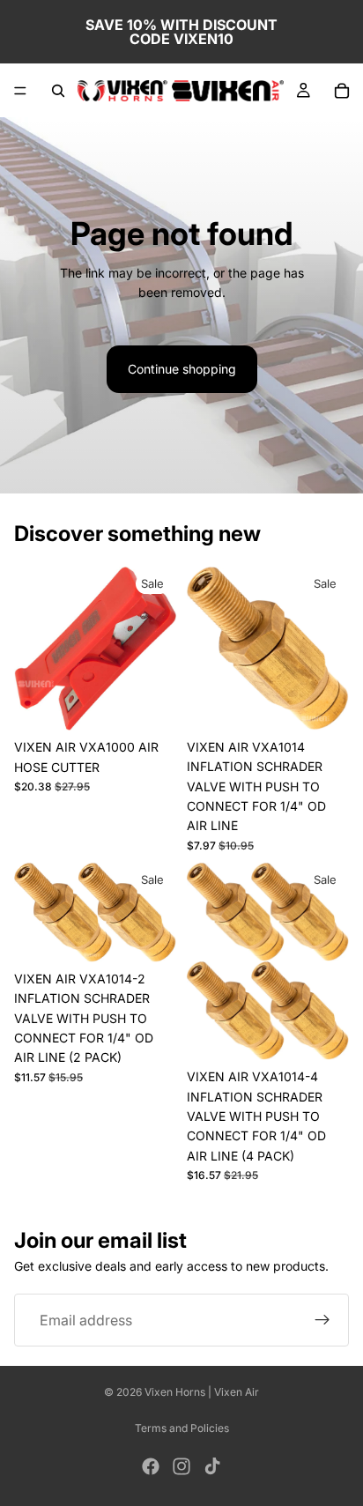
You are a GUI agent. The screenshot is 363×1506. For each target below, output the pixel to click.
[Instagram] (181, 1466)
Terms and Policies (182, 1428)
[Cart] (341, 90)
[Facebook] (150, 1466)
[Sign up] (322, 1320)
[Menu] (20, 90)
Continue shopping (182, 368)
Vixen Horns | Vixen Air (201, 1391)
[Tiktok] (212, 1466)
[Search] (58, 90)
